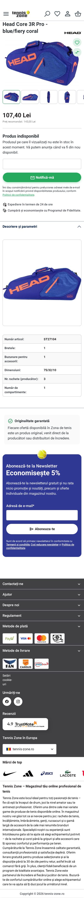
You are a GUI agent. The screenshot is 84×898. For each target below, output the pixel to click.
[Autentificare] (67, 13)
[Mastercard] (41, 638)
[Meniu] (6, 13)
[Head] (72, 32)
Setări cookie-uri (7, 680)
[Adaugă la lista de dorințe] (77, 42)
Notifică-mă (45, 177)
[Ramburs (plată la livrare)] (57, 638)
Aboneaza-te (45, 529)
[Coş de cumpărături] (78, 14)
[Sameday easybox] (41, 663)
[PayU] (10, 638)
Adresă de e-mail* (20, 506)
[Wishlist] (57, 14)
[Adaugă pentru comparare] (77, 52)
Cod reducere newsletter (45, 544)
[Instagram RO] (18, 701)
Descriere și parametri (20, 226)
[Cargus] (26, 663)
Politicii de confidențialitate (18, 194)
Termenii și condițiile (18, 544)
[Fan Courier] (10, 663)
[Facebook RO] (7, 701)
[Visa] (26, 638)
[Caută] (47, 13)
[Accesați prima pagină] (21, 14)
